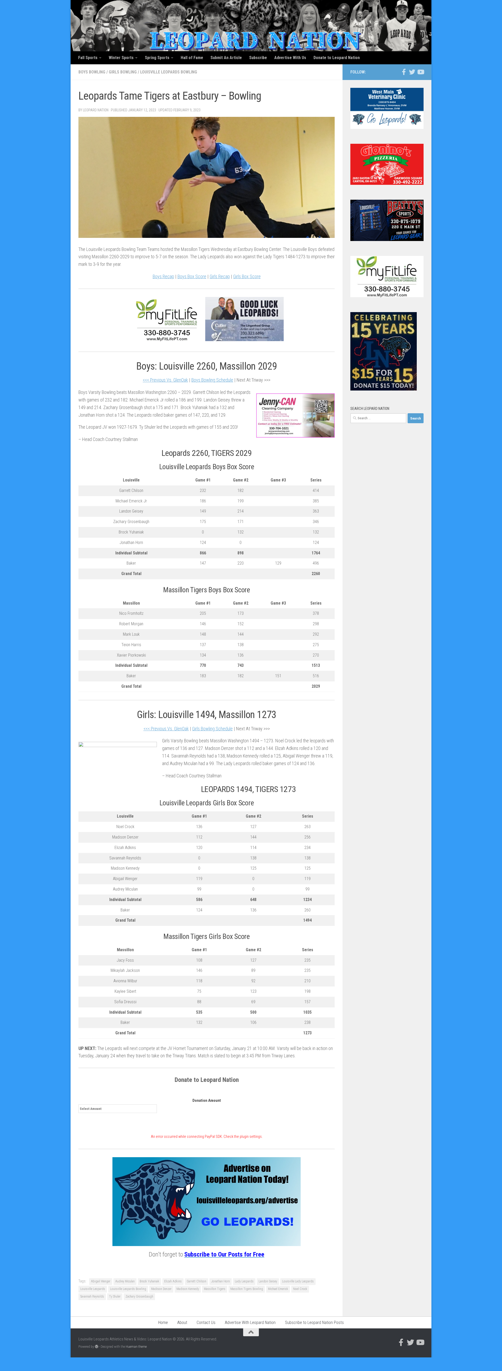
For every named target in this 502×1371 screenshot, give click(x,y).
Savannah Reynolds (92, 1296)
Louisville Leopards (92, 1289)
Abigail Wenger (100, 1281)
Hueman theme (136, 1347)
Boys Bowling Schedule (212, 380)
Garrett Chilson (196, 1281)
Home (163, 1322)
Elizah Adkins (173, 1281)
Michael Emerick (278, 1289)
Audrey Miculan (125, 1281)
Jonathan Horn (220, 1281)
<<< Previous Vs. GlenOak (165, 380)
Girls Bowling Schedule (212, 728)
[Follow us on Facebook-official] (404, 72)
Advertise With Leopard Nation (250, 1322)
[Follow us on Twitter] (412, 72)
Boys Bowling (91, 72)
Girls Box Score (247, 276)
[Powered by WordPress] (96, 1346)
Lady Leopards (244, 1281)
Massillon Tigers (214, 1289)
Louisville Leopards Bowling (168, 72)
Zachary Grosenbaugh (139, 1296)
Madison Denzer (161, 1289)
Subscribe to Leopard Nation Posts (314, 1322)
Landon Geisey (268, 1281)
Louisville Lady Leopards (298, 1281)
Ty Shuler (115, 1296)
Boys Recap (163, 276)
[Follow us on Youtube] (420, 72)
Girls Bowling (123, 72)
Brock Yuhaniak (149, 1281)
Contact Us (206, 1322)
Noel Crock (300, 1289)
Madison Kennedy (187, 1289)
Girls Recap (220, 276)
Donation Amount (206, 1100)
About (182, 1322)
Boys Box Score (192, 276)
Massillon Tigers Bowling (246, 1289)
